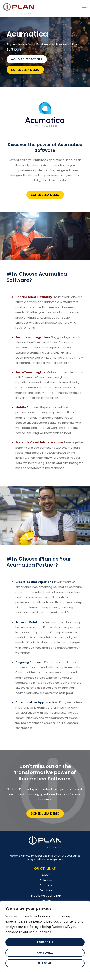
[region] (45, 936)
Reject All (45, 963)
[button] (84, 8)
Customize (45, 953)
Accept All (45, 942)
